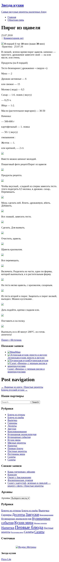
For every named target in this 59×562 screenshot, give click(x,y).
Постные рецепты (17, 451)
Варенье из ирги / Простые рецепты (22, 387)
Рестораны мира (16, 454)
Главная (12, 17)
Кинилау (12, 474)
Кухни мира (14, 440)
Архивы (5, 498)
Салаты (12, 457)
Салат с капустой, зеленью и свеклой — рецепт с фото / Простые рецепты (29, 484)
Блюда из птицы (16, 414)
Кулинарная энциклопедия (22, 434)
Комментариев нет (14, 38)
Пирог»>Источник (11, 340)
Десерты (12, 426)
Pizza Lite (6, 559)
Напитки (12, 445)
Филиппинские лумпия (20, 480)
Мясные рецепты (17, 442)
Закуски (12, 428)
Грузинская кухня (38, 360)
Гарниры (12, 423)
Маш (17, 352)
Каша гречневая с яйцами (21, 471)
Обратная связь (16, 20)
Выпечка (12, 420)
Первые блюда (15, 448)
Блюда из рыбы (16, 417)
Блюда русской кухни (14, 390)
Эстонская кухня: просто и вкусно (26, 357)
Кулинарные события (19, 437)
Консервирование (17, 431)
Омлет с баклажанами (19, 477)
